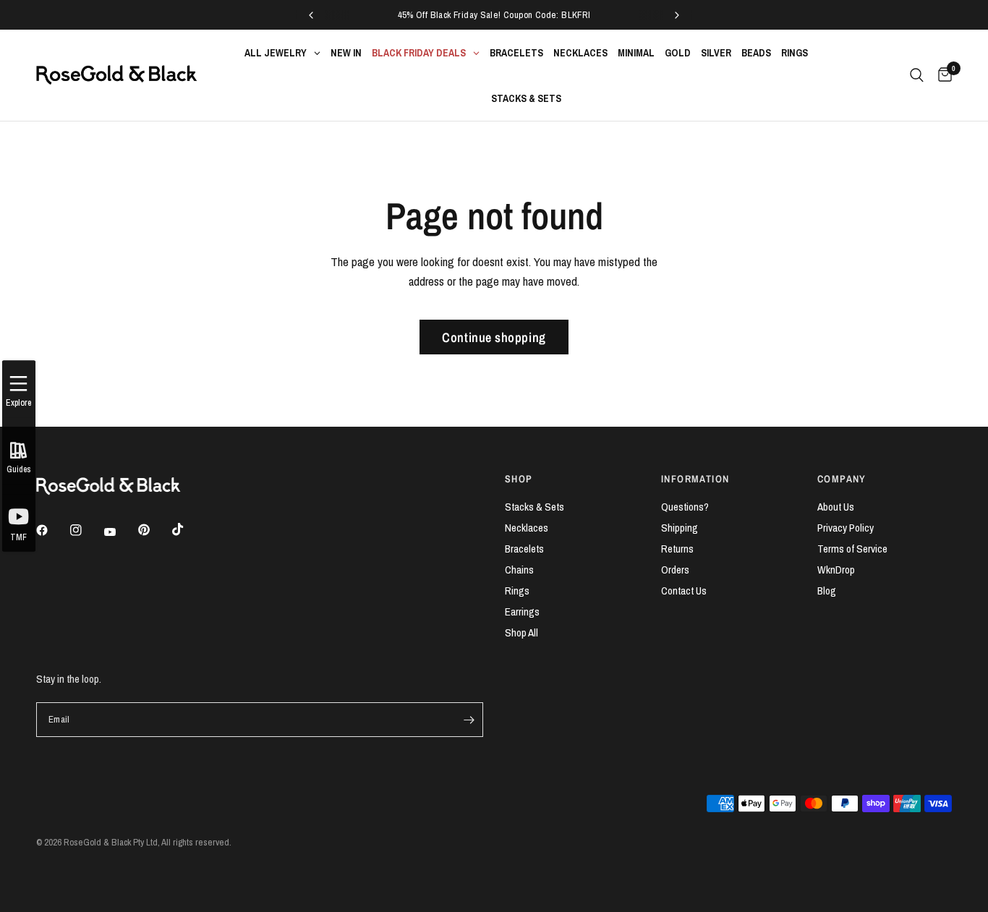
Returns (677, 548)
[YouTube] (120, 532)
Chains (519, 569)
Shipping (679, 527)
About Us (835, 506)
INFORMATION (695, 479)
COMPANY (841, 479)
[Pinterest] (154, 530)
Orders (675, 569)
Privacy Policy (845, 527)
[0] (941, 75)
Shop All (521, 632)
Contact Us (684, 590)
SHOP (519, 479)
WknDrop (836, 569)
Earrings (522, 611)
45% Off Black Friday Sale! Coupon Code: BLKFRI (494, 15)
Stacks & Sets (534, 506)
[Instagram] (86, 530)
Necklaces (526, 527)
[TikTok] (188, 529)
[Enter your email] (468, 719)
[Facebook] (52, 530)
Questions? (685, 506)
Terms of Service (852, 548)
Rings (517, 590)
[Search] (917, 75)
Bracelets (524, 548)
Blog (826, 590)
